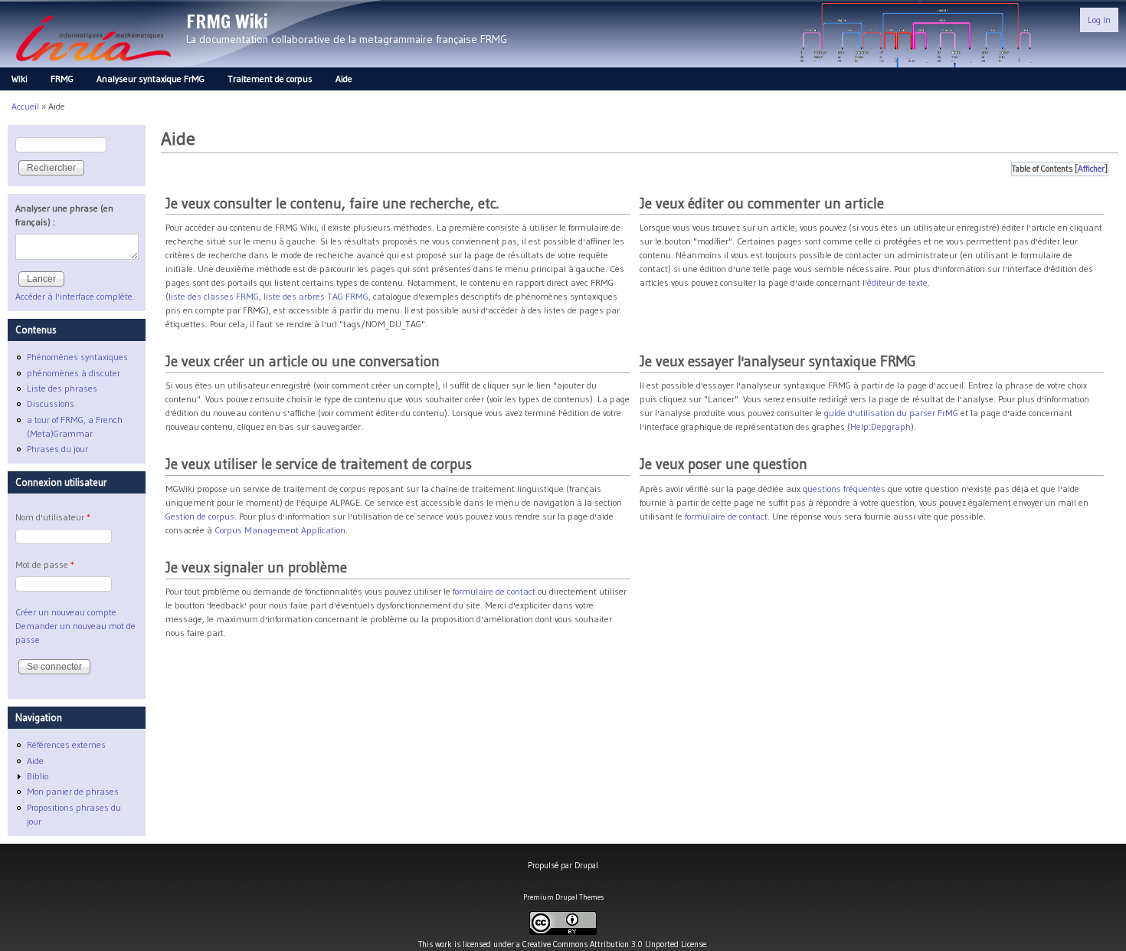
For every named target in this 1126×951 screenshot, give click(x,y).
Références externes (66, 744)
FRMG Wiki (227, 21)
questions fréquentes (844, 488)
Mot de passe (44, 564)
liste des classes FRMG (214, 296)
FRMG (62, 78)
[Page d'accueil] (93, 65)
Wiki (19, 78)
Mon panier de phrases (73, 791)
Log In (1099, 19)
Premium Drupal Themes (563, 897)
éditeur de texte (897, 282)
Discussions (50, 403)
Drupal (586, 865)
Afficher (1091, 168)
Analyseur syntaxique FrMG (151, 78)
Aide (344, 78)
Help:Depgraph (880, 426)
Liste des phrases (62, 388)
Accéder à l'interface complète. (75, 296)
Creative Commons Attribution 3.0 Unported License (614, 944)
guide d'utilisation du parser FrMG (891, 412)
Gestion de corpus (199, 516)
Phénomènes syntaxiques (77, 356)
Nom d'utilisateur (52, 517)
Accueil (25, 106)
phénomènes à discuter (73, 373)
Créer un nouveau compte (65, 612)
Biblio (37, 776)
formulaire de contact (726, 516)
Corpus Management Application (279, 530)
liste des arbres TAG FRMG (315, 296)
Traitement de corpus (270, 78)
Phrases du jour (57, 448)
